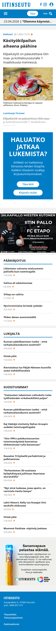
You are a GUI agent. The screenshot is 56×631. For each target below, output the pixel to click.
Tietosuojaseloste (13, 617)
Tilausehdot (10, 614)
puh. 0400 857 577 (13, 605)
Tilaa (32, 13)
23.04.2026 (28, 21)
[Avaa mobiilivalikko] (5, 13)
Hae (45, 13)
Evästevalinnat (11, 624)
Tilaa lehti (28, 184)
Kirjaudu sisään (28, 192)
